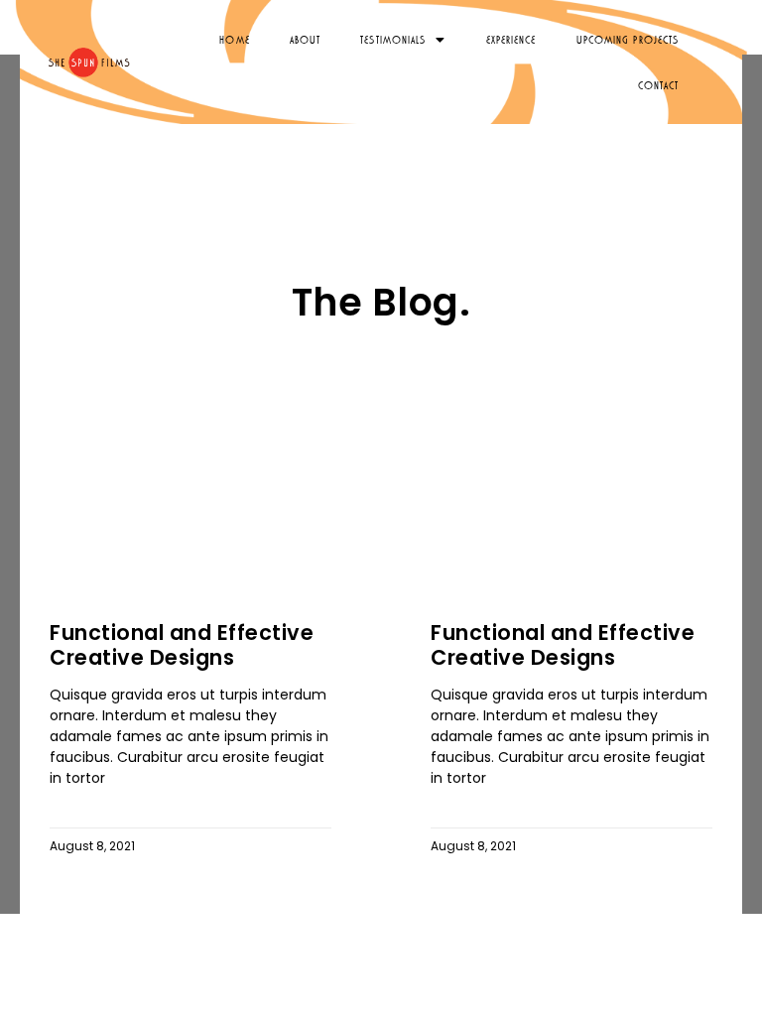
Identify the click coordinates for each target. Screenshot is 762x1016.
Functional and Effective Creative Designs (182, 645)
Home (234, 39)
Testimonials (393, 39)
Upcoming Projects (628, 39)
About (305, 39)
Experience (511, 39)
